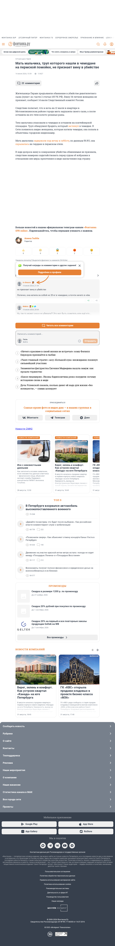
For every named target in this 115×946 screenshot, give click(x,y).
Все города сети (12, 799)
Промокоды (57, 586)
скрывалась (22, 144)
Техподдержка (11, 755)
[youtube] (65, 845)
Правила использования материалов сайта (57, 880)
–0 (96, 300)
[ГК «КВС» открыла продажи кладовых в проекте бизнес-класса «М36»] (79, 670)
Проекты (8, 806)
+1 (88, 319)
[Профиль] (111, 44)
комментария (31, 83)
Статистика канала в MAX (17, 792)
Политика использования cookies (57, 884)
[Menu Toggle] (3, 44)
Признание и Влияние (92, 38)
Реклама (8, 762)
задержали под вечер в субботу (51, 140)
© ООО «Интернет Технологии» (57, 927)
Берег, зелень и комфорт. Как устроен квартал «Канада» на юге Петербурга (71, 468)
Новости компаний (30, 649)
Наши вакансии (11, 784)
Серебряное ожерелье (66, 38)
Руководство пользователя (57, 897)
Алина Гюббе (31, 238)
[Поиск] (98, 44)
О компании (10, 777)
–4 (96, 319)
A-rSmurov (27, 282)
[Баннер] (38, 52)
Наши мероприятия (14, 770)
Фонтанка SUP (9, 38)
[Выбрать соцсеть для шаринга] (97, 83)
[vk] (57, 845)
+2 (88, 300)
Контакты (8, 748)
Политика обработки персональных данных (57, 876)
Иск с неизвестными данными (29, 466)
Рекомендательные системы (57, 888)
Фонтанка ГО (46, 38)
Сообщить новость (14, 726)
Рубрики (8, 733)
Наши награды (58, 901)
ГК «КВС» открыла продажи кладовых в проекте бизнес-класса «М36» (76, 692)
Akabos (25, 306)
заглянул (73, 126)
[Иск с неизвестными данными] (33, 451)
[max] (43, 845)
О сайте (7, 740)
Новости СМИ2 (24, 428)
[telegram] (50, 845)
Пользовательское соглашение (57, 872)
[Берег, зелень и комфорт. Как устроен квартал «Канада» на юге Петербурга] (71, 451)
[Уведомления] (105, 44)
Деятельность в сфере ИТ (57, 893)
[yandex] (72, 845)
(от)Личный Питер (28, 38)
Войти (25, 342)
